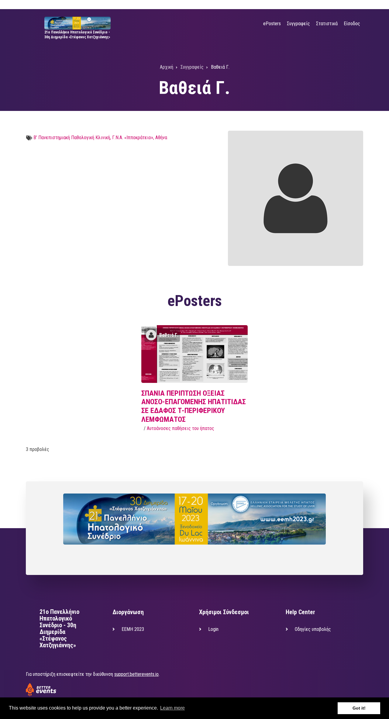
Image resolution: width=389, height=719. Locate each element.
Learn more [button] (172, 707)
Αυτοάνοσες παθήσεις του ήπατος (180, 428)
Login (213, 629)
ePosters (272, 23)
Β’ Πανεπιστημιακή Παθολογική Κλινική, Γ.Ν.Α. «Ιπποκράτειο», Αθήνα (100, 137)
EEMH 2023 (133, 629)
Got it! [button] (359, 708)
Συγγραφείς (298, 23)
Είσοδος (352, 23)
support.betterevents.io (136, 674)
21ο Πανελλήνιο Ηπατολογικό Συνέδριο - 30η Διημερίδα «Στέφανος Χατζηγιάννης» (59, 628)
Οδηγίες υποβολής (313, 629)
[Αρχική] (77, 23)
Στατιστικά (327, 23)
